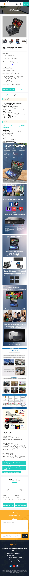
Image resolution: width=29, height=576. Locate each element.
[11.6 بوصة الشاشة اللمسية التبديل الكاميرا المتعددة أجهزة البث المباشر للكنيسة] (8, 490)
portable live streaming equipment (12, 472)
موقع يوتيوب (14, 566)
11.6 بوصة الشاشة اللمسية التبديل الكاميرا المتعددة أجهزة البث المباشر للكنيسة (8, 498)
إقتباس (26, 4)
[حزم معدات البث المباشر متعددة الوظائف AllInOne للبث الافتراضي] (14, 26)
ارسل (25, 536)
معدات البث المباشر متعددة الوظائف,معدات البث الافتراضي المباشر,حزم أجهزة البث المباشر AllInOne (13, 468)
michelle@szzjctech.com (8, 1)
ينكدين (10, 566)
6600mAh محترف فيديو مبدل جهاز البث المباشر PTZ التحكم (20, 498)
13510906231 (25, 1)
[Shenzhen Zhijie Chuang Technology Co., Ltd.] (6, 4)
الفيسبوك (17, 566)
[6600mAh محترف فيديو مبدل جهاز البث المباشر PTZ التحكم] (21, 490)
